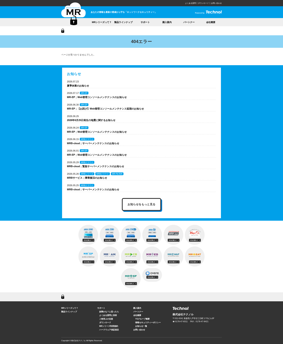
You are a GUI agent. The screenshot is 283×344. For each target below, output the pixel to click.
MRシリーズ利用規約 (108, 326)
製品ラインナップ (123, 22)
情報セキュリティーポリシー (148, 322)
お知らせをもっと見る (141, 204)
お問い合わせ (216, 3)
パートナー (189, 22)
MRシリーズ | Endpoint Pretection (73, 13)
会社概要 (210, 22)
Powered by (208, 13)
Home (62, 30)
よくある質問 (190, 3)
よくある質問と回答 (108, 315)
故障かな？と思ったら (109, 312)
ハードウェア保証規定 (109, 330)
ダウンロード (203, 3)
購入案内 (167, 22)
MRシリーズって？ (102, 22)
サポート (145, 22)
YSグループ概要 (142, 319)
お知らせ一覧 (141, 326)
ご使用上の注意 (106, 319)
